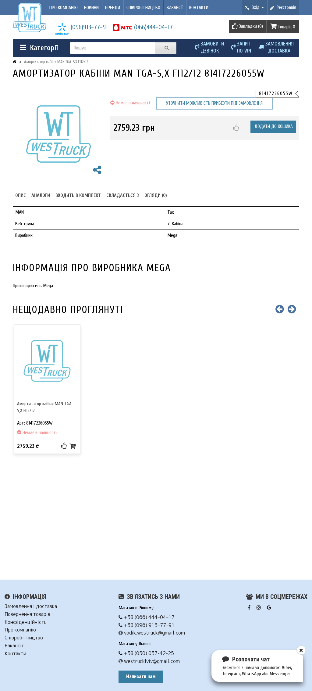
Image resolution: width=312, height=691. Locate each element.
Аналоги (40, 195)
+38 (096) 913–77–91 (148, 625)
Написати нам (141, 676)
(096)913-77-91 (89, 27)
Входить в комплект (78, 195)
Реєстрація (285, 7)
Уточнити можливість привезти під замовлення (214, 103)
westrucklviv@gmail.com (151, 661)
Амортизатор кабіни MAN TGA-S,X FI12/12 (56, 62)
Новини (91, 7)
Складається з (122, 195)
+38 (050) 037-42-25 (148, 653)
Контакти (198, 7)
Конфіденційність (26, 622)
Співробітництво (143, 7)
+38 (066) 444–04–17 (148, 617)
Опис (20, 195)
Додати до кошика (273, 126)
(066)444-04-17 (153, 27)
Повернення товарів (27, 614)
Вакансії (175, 7)
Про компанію (63, 7)
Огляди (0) (155, 195)
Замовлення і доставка (31, 606)
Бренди (112, 7)
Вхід (255, 7)
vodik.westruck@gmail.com (154, 633)
